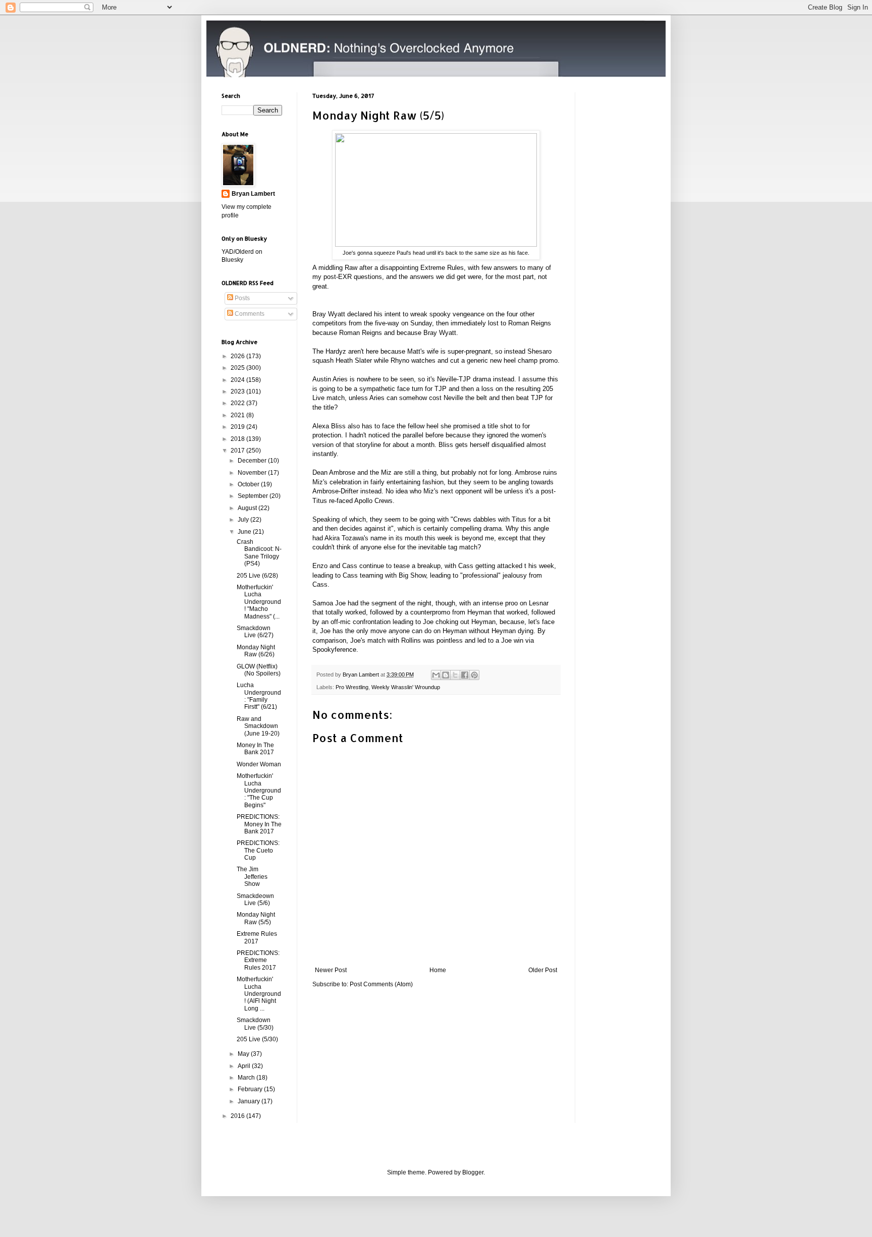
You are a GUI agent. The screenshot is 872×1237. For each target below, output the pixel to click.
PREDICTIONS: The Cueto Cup (258, 850)
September (253, 495)
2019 (238, 426)
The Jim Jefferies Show (252, 876)
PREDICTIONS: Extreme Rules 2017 (258, 960)
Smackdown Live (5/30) (255, 1024)
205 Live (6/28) (257, 575)
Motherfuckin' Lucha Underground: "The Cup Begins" (259, 790)
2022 (238, 403)
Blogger (472, 1172)
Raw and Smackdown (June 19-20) (258, 726)
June (245, 531)
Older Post (542, 970)
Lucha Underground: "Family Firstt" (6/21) (259, 696)
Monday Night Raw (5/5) (256, 918)
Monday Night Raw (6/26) (256, 651)
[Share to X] (455, 675)
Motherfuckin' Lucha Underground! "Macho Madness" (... (259, 602)
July (244, 519)
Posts (241, 298)
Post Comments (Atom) (381, 984)
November (253, 472)
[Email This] (436, 675)
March (247, 1077)
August (248, 508)
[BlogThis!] (446, 675)
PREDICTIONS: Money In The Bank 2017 (259, 824)
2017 (238, 450)
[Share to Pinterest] (474, 675)
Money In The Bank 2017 (255, 749)
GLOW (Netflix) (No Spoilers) (259, 670)
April (245, 1066)
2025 (238, 367)
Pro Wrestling (352, 687)
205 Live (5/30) (257, 1039)
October (249, 484)
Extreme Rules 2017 (257, 937)
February (251, 1089)
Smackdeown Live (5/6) (255, 899)
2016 (238, 1115)
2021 (238, 415)
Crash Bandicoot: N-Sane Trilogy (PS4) (259, 552)
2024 (238, 379)
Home (437, 970)
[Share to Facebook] (465, 675)
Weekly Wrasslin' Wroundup (405, 687)
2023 (238, 391)
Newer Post (331, 970)
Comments (248, 313)
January (249, 1101)
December (253, 460)
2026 (238, 356)
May (244, 1053)
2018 (238, 438)
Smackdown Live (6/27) (255, 632)
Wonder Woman (259, 764)
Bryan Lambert (253, 193)
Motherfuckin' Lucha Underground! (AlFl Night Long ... (259, 994)
